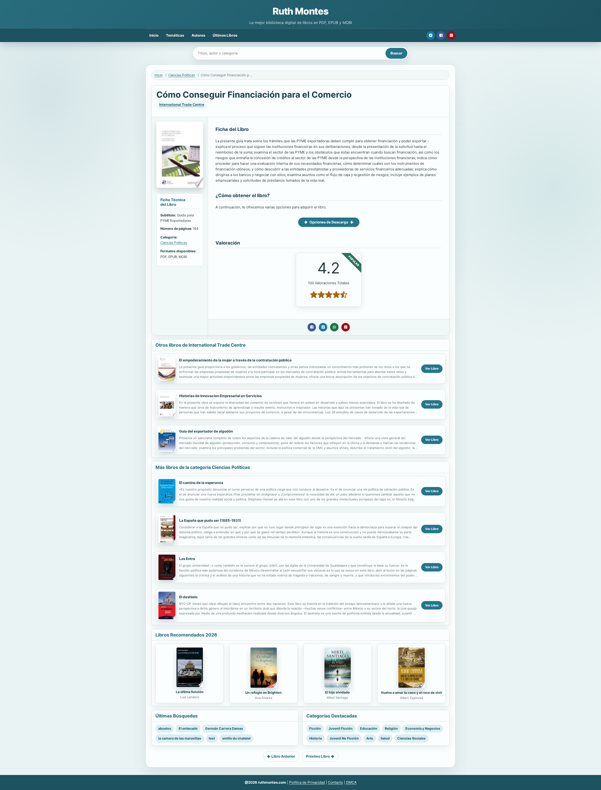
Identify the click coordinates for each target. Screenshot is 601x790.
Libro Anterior (283, 756)
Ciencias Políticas (181, 75)
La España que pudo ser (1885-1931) (210, 520)
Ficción (315, 728)
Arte (369, 738)
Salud (385, 738)
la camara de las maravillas (179, 738)
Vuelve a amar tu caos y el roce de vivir (411, 692)
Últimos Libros (225, 35)
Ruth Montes (300, 11)
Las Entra (187, 558)
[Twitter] (430, 35)
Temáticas (175, 35)
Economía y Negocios (422, 728)
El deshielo (188, 597)
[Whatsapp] (334, 327)
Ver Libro (432, 368)
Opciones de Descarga (328, 222)
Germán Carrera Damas (224, 728)
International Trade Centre (181, 104)
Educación (368, 728)
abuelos (164, 728)
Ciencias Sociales (411, 738)
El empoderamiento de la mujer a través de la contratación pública (235, 360)
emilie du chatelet (236, 738)
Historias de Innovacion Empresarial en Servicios (220, 396)
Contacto (335, 782)
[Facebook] (441, 35)
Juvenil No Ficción (344, 738)
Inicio (153, 35)
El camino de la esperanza (201, 482)
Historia (315, 738)
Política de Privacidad (307, 782)
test (212, 738)
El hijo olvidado (337, 692)
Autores (198, 35)
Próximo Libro (318, 756)
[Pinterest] (451, 35)
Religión (391, 728)
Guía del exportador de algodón (206, 431)
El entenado (188, 728)
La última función (190, 692)
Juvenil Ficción (340, 728)
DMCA (351, 782)
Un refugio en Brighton (263, 692)
